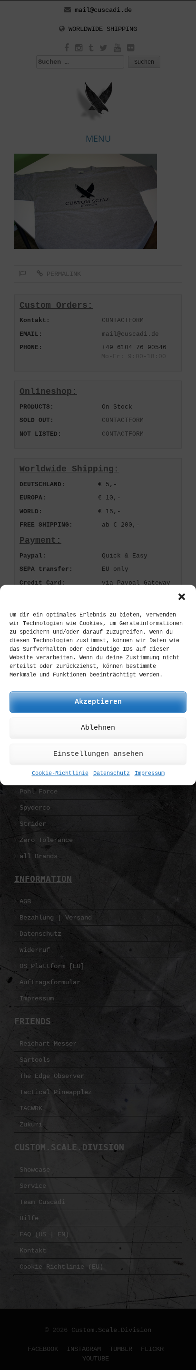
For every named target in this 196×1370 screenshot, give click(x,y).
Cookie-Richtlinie (60, 773)
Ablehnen (98, 728)
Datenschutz (111, 773)
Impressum (150, 773)
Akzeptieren (98, 702)
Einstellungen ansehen (98, 754)
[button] (181, 596)
